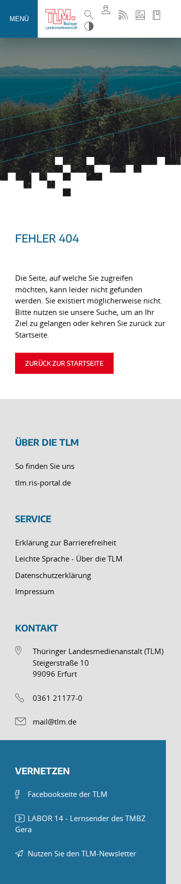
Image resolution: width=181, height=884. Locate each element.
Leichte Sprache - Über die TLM (69, 558)
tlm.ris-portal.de (43, 482)
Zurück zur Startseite (64, 363)
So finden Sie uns (44, 466)
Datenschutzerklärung (53, 575)
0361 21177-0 (57, 698)
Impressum (34, 591)
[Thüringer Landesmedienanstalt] (63, 19)
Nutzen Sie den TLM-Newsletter (82, 853)
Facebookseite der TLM (68, 794)
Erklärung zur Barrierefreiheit (65, 542)
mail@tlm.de (54, 721)
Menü (19, 19)
